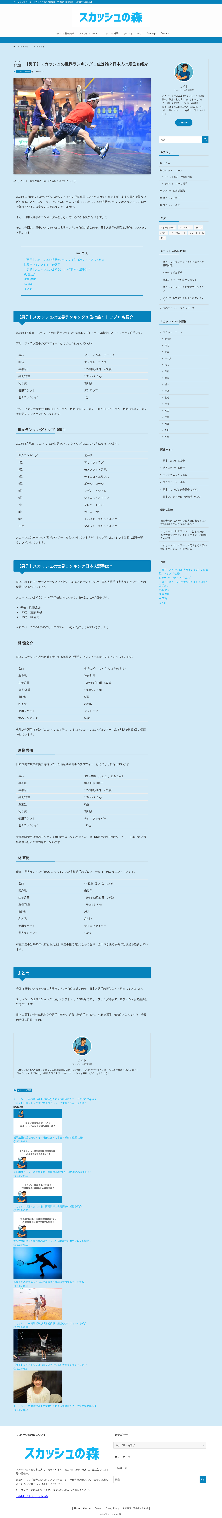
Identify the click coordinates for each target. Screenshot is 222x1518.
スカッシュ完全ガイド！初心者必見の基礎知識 (183, 263)
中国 (167, 417)
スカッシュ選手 (23, 71)
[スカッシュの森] (111, 17)
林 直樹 (28, 284)
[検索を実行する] (205, 139)
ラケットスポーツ (172, 170)
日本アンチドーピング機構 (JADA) (182, 496)
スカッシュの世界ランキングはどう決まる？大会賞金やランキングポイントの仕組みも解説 (183, 534)
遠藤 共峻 (30, 279)
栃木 (167, 384)
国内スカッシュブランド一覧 (179, 308)
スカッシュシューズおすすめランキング (183, 288)
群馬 (167, 377)
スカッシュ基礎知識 (174, 190)
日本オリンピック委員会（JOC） (181, 489)
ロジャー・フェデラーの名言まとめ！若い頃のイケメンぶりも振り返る (183, 546)
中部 (167, 404)
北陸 (167, 397)
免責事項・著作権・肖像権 (135, 1508)
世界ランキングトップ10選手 (42, 264)
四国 (167, 423)
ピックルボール (178, 232)
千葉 (167, 371)
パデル (163, 232)
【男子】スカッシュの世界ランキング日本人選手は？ (57, 269)
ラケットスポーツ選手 (176, 183)
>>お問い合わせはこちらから (32, 1496)
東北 (167, 345)
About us (87, 1508)
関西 (167, 410)
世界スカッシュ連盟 (174, 467)
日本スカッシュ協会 (174, 460)
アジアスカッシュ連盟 (175, 475)
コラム (166, 163)
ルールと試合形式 (172, 272)
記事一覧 (122, 1467)
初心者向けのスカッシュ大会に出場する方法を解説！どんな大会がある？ (183, 522)
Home (77, 1508)
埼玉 (167, 364)
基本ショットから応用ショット (180, 279)
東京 (167, 351)
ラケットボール (196, 232)
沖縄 (167, 436)
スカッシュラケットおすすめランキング (183, 299)
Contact (184, 122)
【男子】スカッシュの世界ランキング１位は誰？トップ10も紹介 (64, 259)
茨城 (167, 391)
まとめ (28, 289)
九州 (167, 430)
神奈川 (168, 358)
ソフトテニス (185, 227)
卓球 (162, 238)
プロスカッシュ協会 (174, 482)
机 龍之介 (30, 274)
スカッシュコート (172, 197)
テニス (199, 227)
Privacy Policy (112, 1508)
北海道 (168, 338)
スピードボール (167, 227)
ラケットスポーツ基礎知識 (178, 177)
